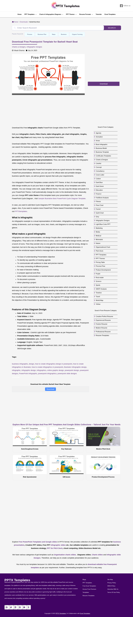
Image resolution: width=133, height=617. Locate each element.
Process (29, 34)
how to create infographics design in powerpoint (53, 364)
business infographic (20, 364)
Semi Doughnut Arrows (29, 449)
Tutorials (99, 14)
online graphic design (55, 370)
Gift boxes (66, 477)
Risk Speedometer (30, 477)
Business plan (42, 34)
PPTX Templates (17, 580)
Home (20, 14)
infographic (16, 370)
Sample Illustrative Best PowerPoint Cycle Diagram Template (61, 198)
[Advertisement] (104, 67)
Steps (53, 34)
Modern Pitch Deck (103, 449)
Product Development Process (103, 477)
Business (63, 34)
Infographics (41, 370)
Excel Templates (110, 14)
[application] (35, 14)
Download (50, 389)
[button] (6, 607)
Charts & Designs (19, 47)
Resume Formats (85, 14)
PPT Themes (70, 14)
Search (112, 28)
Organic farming (77, 34)
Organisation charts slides (65, 555)
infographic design (29, 370)
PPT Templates (29, 14)
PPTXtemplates (21, 211)
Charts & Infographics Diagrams (50, 14)
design (31, 364)
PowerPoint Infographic (28, 374)
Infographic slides (58, 545)
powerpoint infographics (47, 374)
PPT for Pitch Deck (54, 548)
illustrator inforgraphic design (75, 367)
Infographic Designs (34, 47)
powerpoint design (72, 370)
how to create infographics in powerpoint (47, 367)
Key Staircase (66, 449)
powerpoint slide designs (67, 374)
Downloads (24, 22)
